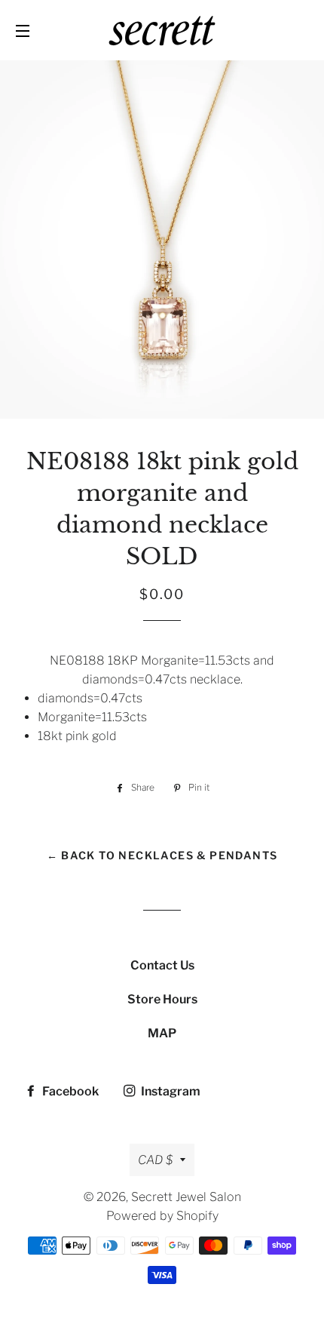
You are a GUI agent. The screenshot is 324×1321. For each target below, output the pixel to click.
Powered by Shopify (162, 1216)
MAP (162, 1033)
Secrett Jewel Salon (186, 1197)
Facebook (69, 1091)
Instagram (169, 1091)
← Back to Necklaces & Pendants (162, 855)
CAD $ (155, 1160)
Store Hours (162, 999)
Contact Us (162, 965)
